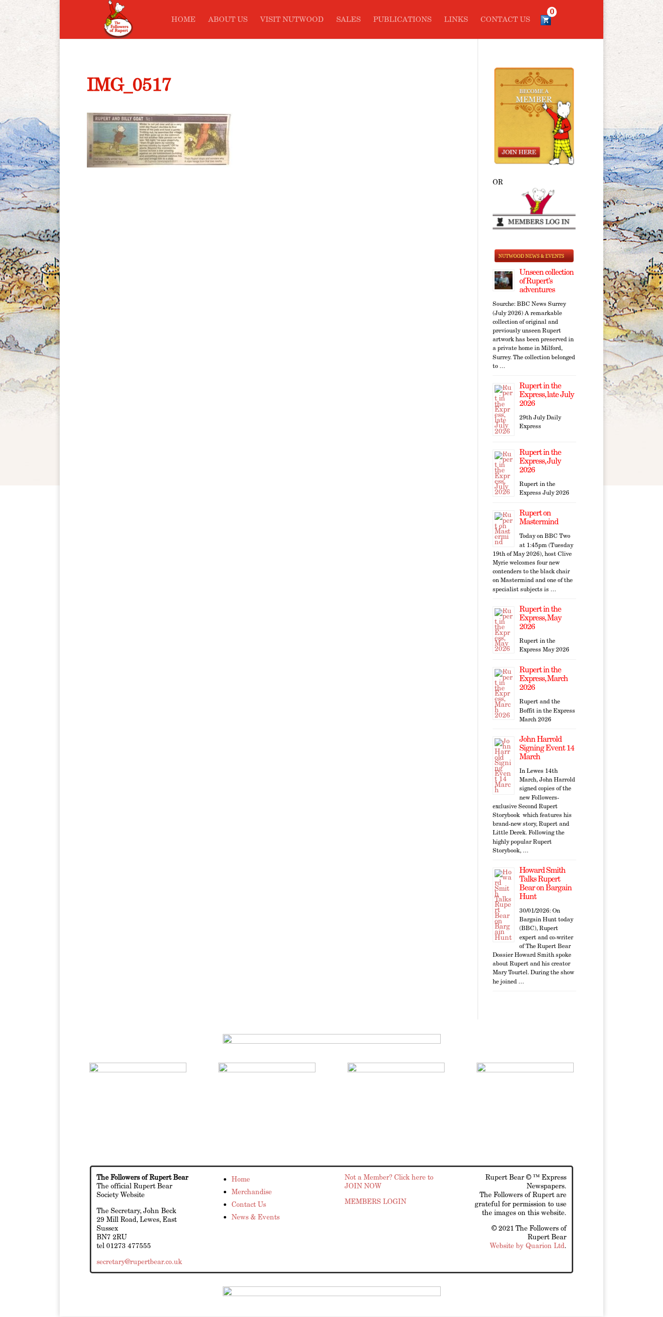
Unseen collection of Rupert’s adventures (546, 280)
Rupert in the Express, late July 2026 (546, 394)
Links (456, 20)
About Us (228, 20)
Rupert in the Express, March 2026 (543, 678)
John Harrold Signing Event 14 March (546, 747)
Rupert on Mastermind (538, 517)
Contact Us (505, 20)
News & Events (256, 1217)
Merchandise (252, 1191)
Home (183, 20)
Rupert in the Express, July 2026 (540, 461)
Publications (402, 20)
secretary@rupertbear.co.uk (139, 1261)
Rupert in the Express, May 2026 (540, 617)
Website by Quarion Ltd (527, 1245)
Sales (348, 20)
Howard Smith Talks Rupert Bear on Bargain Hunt (545, 883)
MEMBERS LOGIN (375, 1201)
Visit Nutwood (292, 20)
